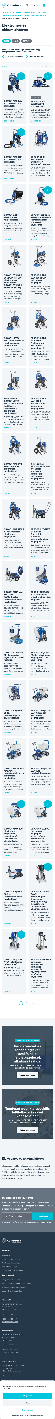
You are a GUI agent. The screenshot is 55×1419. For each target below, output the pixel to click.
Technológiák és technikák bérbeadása (17, 1283)
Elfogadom (27, 1396)
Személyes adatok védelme (34, 1416)
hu (35, 5)
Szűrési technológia (9, 1267)
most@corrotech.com (14, 56)
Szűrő (4, 67)
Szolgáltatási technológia (11, 1280)
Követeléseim (42, 5)
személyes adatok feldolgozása (39, 1222)
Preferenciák (27, 1410)
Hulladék (27, 1403)
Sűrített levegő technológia (12, 1270)
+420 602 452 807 (36, 56)
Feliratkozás (43, 1216)
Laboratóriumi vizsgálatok (12, 1291)
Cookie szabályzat (17, 1416)
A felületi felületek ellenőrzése (13, 1287)
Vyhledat (28, 5)
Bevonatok (6, 1255)
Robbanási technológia (11, 1259)
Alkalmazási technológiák (11, 1263)
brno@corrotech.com (10, 1352)
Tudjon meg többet (27, 1075)
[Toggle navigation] (50, 5)
